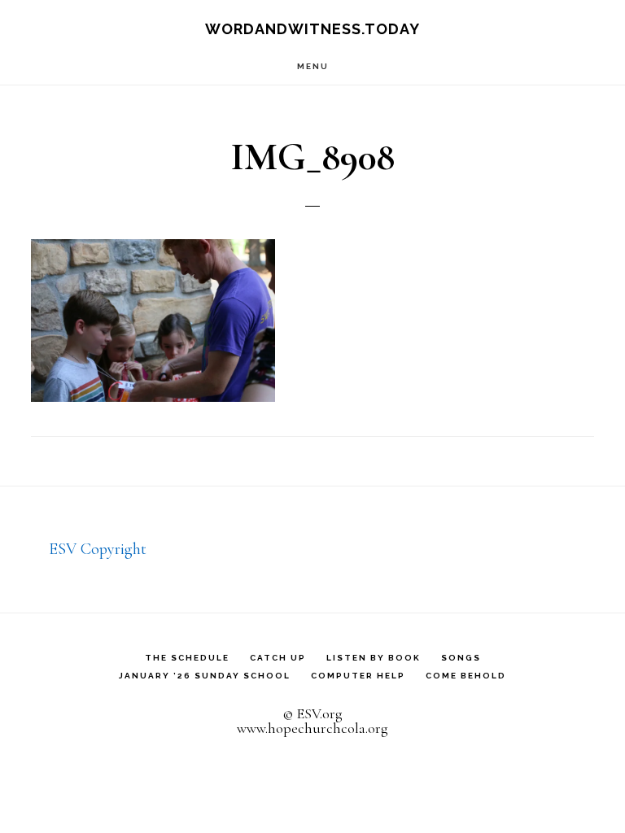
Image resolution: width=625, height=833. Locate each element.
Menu (313, 66)
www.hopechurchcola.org (312, 728)
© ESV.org (312, 713)
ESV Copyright (97, 549)
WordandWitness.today (312, 28)
